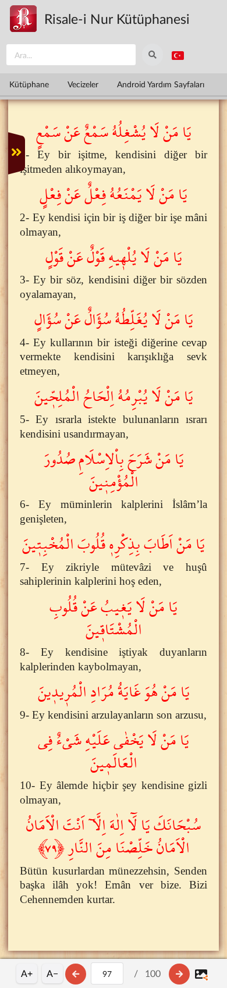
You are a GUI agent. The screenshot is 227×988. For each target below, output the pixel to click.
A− (52, 973)
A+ (27, 973)
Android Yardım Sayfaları (160, 84)
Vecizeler (83, 84)
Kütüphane (29, 84)
